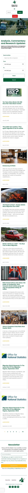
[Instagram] (15, 487)
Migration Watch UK (14, 5)
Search (20, 12)
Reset (14, 75)
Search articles (6, 55)
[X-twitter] (13, 487)
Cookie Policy (18, 468)
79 (22, 431)
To (3, 67)
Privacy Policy (11, 468)
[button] (14, 9)
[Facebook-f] (10, 487)
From (4, 61)
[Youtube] (18, 487)
